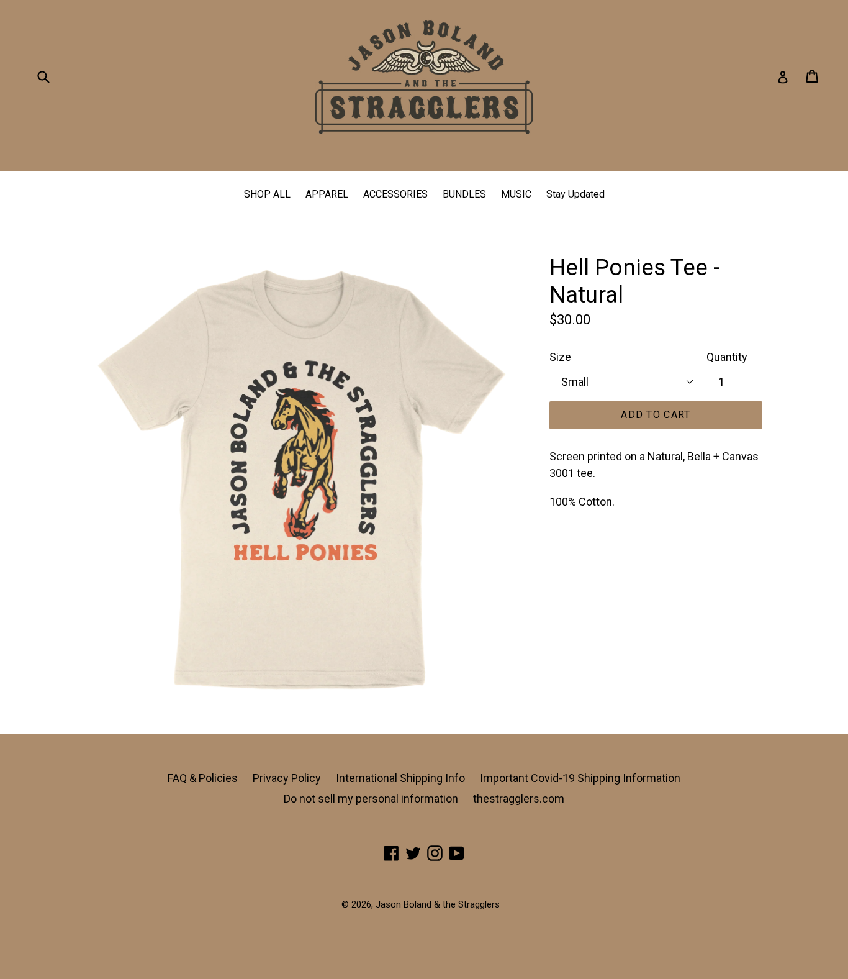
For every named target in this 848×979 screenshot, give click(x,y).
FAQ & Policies (203, 778)
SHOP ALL (267, 194)
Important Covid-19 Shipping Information (580, 778)
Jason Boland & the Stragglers (438, 904)
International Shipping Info (400, 778)
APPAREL (326, 194)
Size (560, 356)
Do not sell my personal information (371, 798)
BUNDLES (464, 194)
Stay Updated (575, 194)
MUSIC (516, 194)
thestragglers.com (518, 798)
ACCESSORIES (395, 194)
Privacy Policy (287, 778)
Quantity (726, 356)
